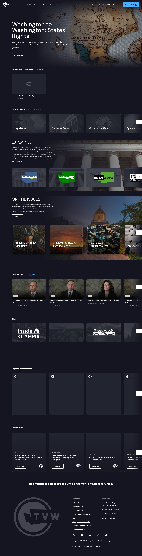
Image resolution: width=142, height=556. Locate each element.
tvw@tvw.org (112, 518)
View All (17, 217)
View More (40, 69)
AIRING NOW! (18, 56)
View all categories (37, 109)
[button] (139, 123)
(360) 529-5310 (113, 510)
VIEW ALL (35, 274)
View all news (30, 428)
